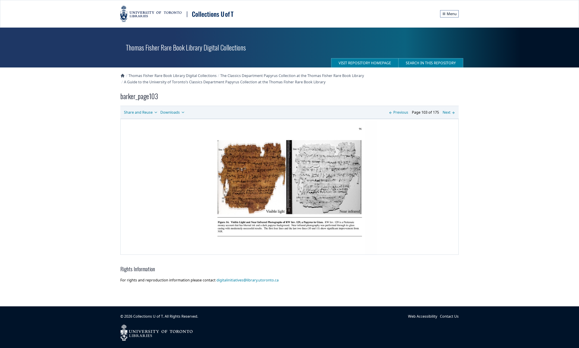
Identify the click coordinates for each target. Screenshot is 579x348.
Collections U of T (148, 316)
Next (447, 112)
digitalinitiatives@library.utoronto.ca (247, 280)
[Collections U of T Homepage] (122, 75)
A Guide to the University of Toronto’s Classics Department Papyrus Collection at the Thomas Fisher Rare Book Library (224, 81)
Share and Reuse (138, 112)
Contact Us (449, 316)
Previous (400, 112)
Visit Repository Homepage (365, 62)
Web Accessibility (422, 316)
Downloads (170, 112)
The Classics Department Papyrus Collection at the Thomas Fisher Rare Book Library (292, 75)
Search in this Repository (431, 62)
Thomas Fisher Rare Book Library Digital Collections (172, 75)
